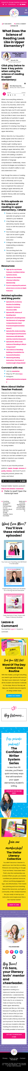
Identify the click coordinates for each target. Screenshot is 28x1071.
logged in (13, 629)
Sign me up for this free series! (14, 792)
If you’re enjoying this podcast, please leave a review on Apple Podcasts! (16, 288)
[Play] (3, 4)
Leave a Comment (21, 24)
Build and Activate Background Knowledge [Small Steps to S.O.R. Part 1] (20, 506)
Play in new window (8, 488)
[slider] (24, 4)
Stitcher (9, 471)
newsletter (16, 371)
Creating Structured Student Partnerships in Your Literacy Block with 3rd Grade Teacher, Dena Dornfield (8, 509)
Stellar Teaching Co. (14, 13)
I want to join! (14, 905)
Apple (10, 468)
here (20, 374)
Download (19, 488)
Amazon (22, 468)
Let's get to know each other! (14, 1036)
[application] (14, 4)
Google (15, 468)
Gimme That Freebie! (14, 696)
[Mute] (20, 4)
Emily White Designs (15, 1066)
